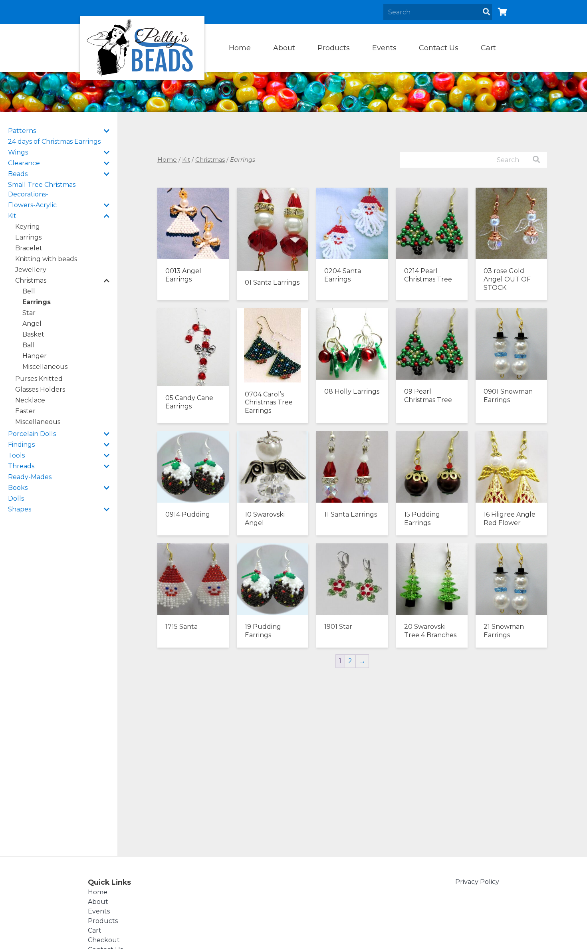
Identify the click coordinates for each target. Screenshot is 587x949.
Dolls (16, 498)
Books (18, 487)
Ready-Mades (30, 477)
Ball (28, 345)
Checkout (104, 940)
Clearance (24, 163)
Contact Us (438, 48)
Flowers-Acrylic (32, 205)
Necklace (30, 400)
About (284, 48)
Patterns (22, 131)
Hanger (34, 356)
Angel (32, 323)
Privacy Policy (477, 882)
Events (384, 48)
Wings (18, 152)
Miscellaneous (44, 366)
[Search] (486, 12)
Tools (16, 455)
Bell (28, 291)
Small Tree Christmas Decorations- (41, 189)
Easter (25, 411)
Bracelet (28, 248)
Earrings (28, 237)
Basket (33, 334)
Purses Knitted (39, 378)
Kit (12, 216)
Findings (21, 444)
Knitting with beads (46, 259)
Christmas (30, 280)
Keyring (27, 226)
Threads (21, 466)
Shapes (19, 509)
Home (240, 48)
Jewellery (30, 269)
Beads (18, 174)
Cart (488, 48)
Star (29, 313)
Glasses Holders (40, 389)
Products (333, 48)
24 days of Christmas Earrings (54, 141)
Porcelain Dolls (32, 434)
